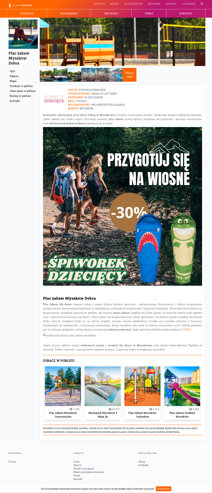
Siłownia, (84, 428)
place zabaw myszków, (66, 428)
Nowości (99, 3)
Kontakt (171, 3)
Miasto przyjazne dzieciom (89, 472)
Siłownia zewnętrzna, (168, 432)
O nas (77, 461)
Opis (12, 71)
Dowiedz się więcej (143, 488)
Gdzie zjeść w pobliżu (23, 90)
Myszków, (48, 428)
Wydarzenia (69, 13)
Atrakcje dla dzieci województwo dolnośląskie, (92, 432)
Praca (77, 475)
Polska (82, 101)
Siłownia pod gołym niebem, (150, 428)
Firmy (149, 13)
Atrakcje (27, 13)
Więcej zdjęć (129, 74)
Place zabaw (93, 97)
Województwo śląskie (108, 104)
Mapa (13, 81)
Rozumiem (163, 488)
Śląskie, (122, 432)
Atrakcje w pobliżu (21, 86)
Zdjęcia (14, 76)
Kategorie (154, 3)
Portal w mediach (84, 468)
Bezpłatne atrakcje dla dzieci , (181, 428)
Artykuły (111, 13)
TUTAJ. (187, 329)
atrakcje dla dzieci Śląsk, (141, 432)
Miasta (114, 3)
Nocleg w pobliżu (20, 95)
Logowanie (189, 3)
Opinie (77, 465)
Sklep (141, 461)
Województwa (133, 3)
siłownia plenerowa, (54, 432)
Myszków (87, 108)
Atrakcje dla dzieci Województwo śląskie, (112, 428)
